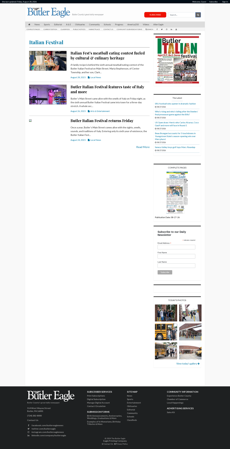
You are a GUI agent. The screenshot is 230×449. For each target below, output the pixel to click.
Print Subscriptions (96, 396)
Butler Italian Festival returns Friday (102, 120)
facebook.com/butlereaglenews (47, 425)
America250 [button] (133, 24)
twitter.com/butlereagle (43, 428)
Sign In (225, 2)
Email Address (164, 243)
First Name (162, 252)
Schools (130, 416)
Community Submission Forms (129, 29)
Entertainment (134, 402)
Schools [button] (107, 24)
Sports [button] (47, 24)
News (129, 396)
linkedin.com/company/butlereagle (48, 435)
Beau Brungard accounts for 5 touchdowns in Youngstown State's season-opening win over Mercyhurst (175, 136)
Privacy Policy (122, 444)
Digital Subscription (96, 399)
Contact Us (108, 29)
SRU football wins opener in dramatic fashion (175, 103)
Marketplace (94, 29)
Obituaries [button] (80, 24)
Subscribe (213, 2)
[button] (29, 25)
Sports (130, 399)
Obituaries (132, 406)
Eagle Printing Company (115, 441)
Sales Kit (171, 412)
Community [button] (94, 24)
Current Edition (50, 29)
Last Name (162, 262)
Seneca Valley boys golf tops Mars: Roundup (175, 147)
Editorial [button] (58, 24)
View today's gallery (187, 363)
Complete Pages (33, 29)
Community (132, 413)
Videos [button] (146, 24)
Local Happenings (175, 402)
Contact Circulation (96, 406)
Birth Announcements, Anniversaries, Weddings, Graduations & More (104, 417)
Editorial (131, 409)
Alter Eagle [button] (158, 24)
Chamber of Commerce (177, 399)
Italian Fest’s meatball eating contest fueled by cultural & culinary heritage (108, 55)
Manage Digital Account (98, 402)
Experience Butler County (179, 396)
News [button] (37, 24)
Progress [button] (119, 24)
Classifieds (65, 29)
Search (150, 29)
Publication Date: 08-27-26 (167, 217)
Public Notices (79, 29)
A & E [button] (68, 24)
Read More (143, 147)
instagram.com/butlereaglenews (47, 432)
